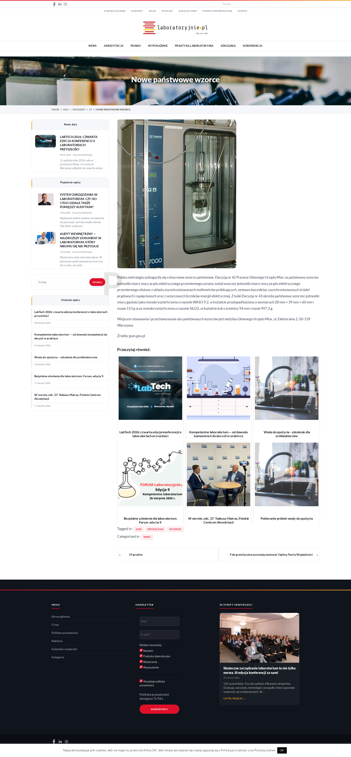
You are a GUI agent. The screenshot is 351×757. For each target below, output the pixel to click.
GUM (139, 529)
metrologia (155, 529)
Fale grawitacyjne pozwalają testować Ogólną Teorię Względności (271, 554)
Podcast (167, 11)
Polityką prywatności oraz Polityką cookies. (248, 750)
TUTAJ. (158, 698)
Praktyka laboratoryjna (156, 656)
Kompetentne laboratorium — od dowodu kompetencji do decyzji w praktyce (70, 336)
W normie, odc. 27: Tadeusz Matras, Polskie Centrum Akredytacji (67, 396)
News (147, 537)
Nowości (148, 650)
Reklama (57, 641)
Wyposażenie (151, 667)
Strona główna (115, 11)
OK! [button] (282, 750)
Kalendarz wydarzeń (64, 649)
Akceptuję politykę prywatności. (152, 683)
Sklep (152, 11)
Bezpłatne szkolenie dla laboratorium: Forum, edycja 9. (69, 376)
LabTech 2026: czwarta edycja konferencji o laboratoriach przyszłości (70, 313)
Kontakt (137, 11)
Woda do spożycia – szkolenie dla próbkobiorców (65, 357)
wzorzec (175, 529)
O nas (55, 624)
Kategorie (58, 657)
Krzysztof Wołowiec (83, 154)
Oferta (242, 11)
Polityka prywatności (65, 632)
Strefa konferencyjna (217, 11)
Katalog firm (188, 11)
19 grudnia (136, 554)
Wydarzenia (150, 662)
